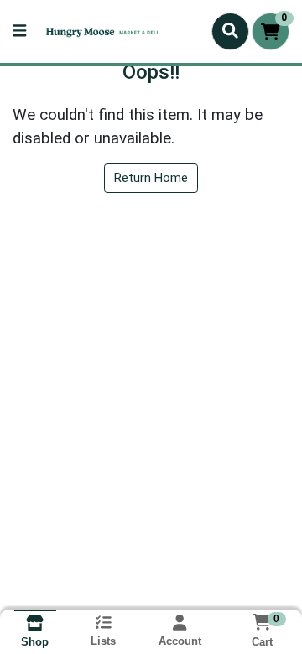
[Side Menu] (19, 31)
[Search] (230, 31)
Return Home (151, 177)
